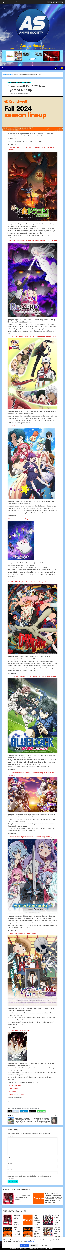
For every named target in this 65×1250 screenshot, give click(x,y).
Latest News (20, 82)
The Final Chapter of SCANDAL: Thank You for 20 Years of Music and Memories (57, 1223)
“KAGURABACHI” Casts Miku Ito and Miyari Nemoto (22, 1197)
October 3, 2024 (19, 93)
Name (10, 1157)
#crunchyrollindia (34, 1108)
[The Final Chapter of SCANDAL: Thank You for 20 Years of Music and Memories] (48, 1220)
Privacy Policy (30, 1241)
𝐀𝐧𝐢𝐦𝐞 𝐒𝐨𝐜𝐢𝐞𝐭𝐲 (32, 45)
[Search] (59, 68)
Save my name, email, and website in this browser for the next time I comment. (30, 1177)
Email (10, 1164)
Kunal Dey (12, 93)
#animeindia (19, 1108)
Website (10, 1170)
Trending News (27, 82)
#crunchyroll (26, 1108)
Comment (11, 1136)
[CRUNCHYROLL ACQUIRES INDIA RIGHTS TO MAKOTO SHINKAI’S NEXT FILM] (27, 1232)
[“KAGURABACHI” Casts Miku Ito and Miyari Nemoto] (8, 1198)
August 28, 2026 (19, 1201)
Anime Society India (12, 82)
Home (5, 74)
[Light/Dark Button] (55, 68)
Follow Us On (62, 68)
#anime (10, 74)
